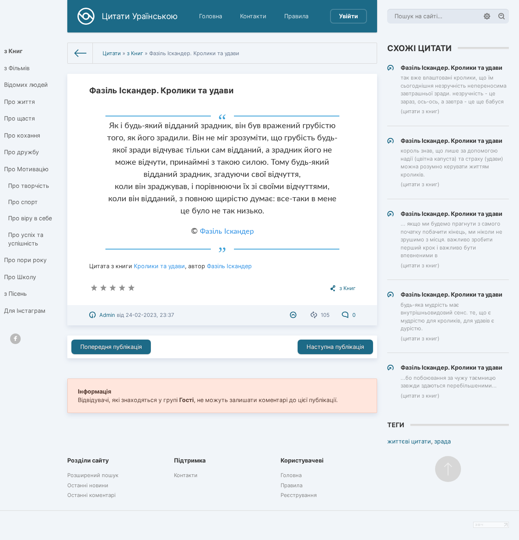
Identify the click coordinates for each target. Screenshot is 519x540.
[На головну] (80, 53)
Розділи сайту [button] (88, 460)
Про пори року (25, 259)
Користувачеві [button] (302, 460)
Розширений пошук (92, 475)
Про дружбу (21, 151)
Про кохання (22, 135)
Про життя (19, 101)
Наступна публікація (335, 346)
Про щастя (19, 118)
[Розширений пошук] (487, 16)
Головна (210, 16)
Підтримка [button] (190, 460)
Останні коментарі (91, 495)
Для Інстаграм (24, 310)
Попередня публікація (111, 346)
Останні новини (87, 485)
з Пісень (15, 293)
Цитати (112, 53)
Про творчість (28, 185)
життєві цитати (409, 441)
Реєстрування (299, 495)
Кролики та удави (159, 265)
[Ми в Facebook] (15, 338)
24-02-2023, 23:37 (150, 315)
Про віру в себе (30, 218)
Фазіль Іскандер (227, 231)
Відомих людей (26, 84)
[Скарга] (294, 315)
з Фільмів (17, 68)
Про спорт (23, 201)
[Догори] (448, 469)
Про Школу (20, 276)
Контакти (253, 16)
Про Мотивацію (26, 169)
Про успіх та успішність (25, 239)
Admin (107, 315)
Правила (296, 16)
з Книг (13, 50)
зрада (442, 441)
